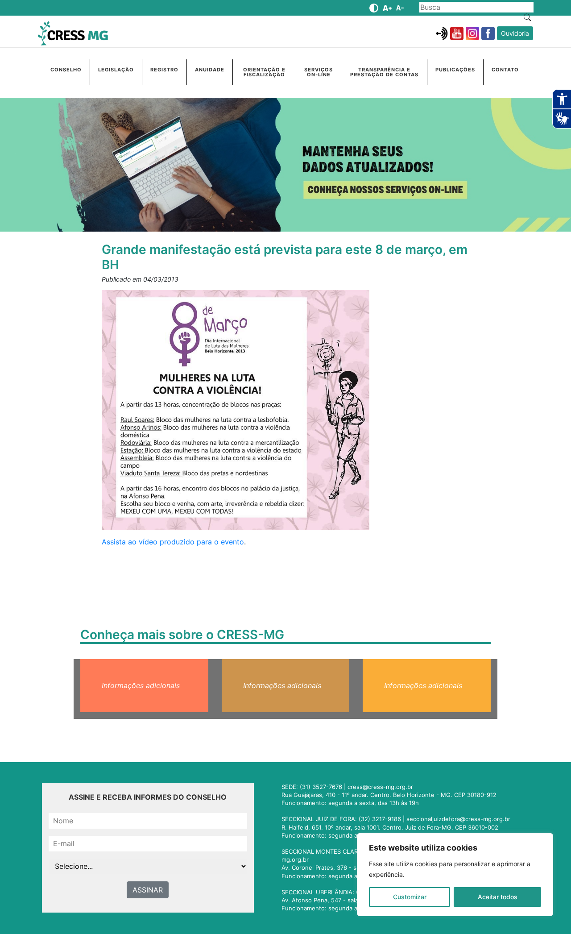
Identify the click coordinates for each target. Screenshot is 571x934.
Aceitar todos (497, 897)
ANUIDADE (209, 69)
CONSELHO (66, 69)
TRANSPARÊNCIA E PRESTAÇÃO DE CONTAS (384, 72)
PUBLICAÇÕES (455, 69)
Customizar (409, 897)
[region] (455, 874)
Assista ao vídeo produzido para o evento (173, 541)
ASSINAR (147, 889)
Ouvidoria (515, 33)
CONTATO (505, 69)
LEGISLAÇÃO (116, 69)
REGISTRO (164, 69)
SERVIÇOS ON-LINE (318, 72)
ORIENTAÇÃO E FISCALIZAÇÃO (264, 72)
